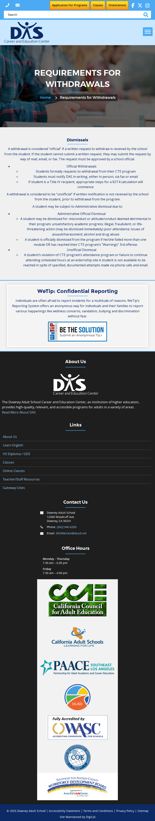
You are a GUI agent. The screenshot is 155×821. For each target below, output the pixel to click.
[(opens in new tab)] (77, 600)
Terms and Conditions (98, 811)
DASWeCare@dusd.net (71, 533)
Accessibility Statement (64, 811)
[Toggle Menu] (148, 31)
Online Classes (14, 471)
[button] (7, 5)
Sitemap (143, 811)
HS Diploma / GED (16, 454)
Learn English (13, 445)
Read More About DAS (19, 412)
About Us (10, 436)
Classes (8, 462)
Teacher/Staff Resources (21, 479)
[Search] (147, 14)
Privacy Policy (125, 811)
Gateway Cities (14, 488)
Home (45, 98)
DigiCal (90, 817)
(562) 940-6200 (66, 527)
